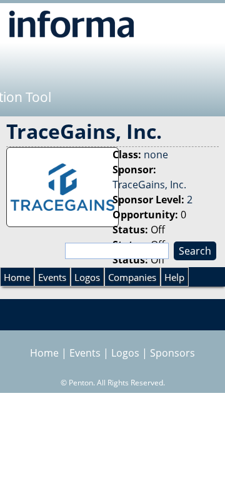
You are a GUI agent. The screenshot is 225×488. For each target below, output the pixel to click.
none (156, 154)
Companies (132, 277)
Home (17, 277)
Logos (87, 277)
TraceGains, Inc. (149, 184)
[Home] (71, 23)
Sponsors (172, 353)
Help (174, 277)
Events (52, 277)
